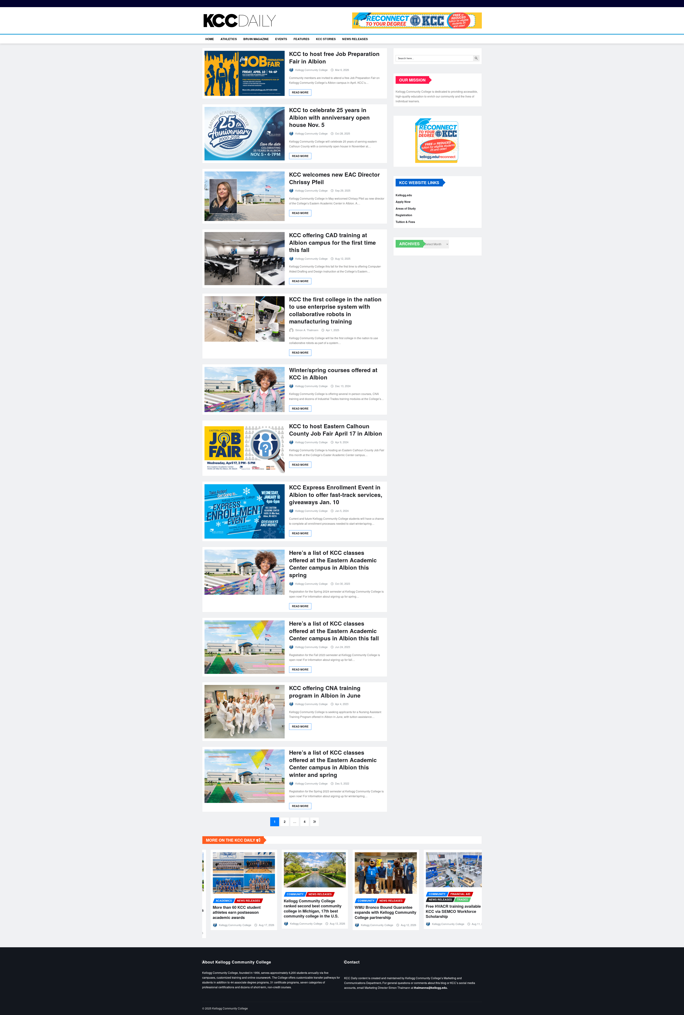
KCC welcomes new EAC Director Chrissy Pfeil (334, 178)
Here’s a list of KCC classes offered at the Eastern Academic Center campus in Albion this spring (333, 563)
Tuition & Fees (405, 222)
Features (301, 39)
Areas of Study (406, 208)
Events (281, 39)
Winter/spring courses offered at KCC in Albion (333, 373)
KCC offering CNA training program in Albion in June (325, 691)
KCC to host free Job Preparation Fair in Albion (334, 57)
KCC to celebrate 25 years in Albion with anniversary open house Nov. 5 (329, 117)
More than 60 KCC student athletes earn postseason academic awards (220, 912)
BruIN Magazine (256, 39)
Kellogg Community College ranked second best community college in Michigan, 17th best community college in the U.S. (296, 908)
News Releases (355, 39)
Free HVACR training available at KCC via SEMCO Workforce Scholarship (439, 911)
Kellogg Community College (311, 70)
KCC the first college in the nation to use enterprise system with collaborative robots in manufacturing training (335, 310)
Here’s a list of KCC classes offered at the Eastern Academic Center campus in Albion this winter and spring (333, 763)
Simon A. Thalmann (306, 330)
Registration (404, 215)
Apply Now (403, 202)
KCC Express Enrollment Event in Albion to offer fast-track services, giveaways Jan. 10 (335, 494)
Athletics (229, 39)
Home (209, 39)
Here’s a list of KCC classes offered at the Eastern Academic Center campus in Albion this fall (334, 630)
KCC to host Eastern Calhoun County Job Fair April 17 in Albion (335, 430)
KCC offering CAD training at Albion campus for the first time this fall (332, 242)
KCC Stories (326, 39)
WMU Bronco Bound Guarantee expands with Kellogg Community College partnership (369, 912)
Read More (300, 92)
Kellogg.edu (404, 195)
